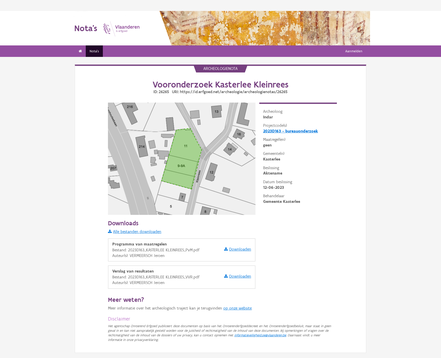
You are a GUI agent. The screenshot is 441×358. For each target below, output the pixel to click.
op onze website (237, 308)
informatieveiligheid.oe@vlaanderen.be (260, 335)
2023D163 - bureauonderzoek (290, 131)
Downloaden (240, 249)
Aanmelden (353, 51)
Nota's (94, 51)
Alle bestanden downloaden (137, 231)
